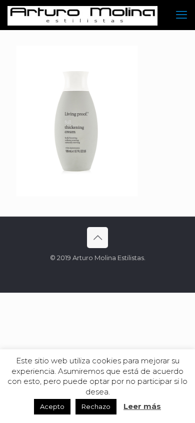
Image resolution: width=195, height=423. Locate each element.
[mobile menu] (181, 15)
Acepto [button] (52, 406)
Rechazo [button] (96, 406)
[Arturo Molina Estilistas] (83, 15)
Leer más (142, 406)
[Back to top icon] (97, 237)
